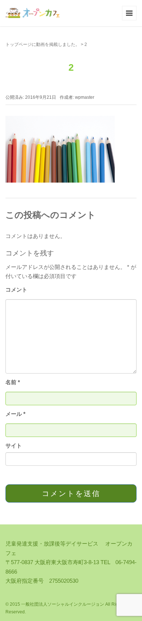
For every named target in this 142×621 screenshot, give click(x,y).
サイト (13, 445)
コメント (16, 289)
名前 (12, 382)
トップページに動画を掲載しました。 (42, 44)
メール (15, 414)
